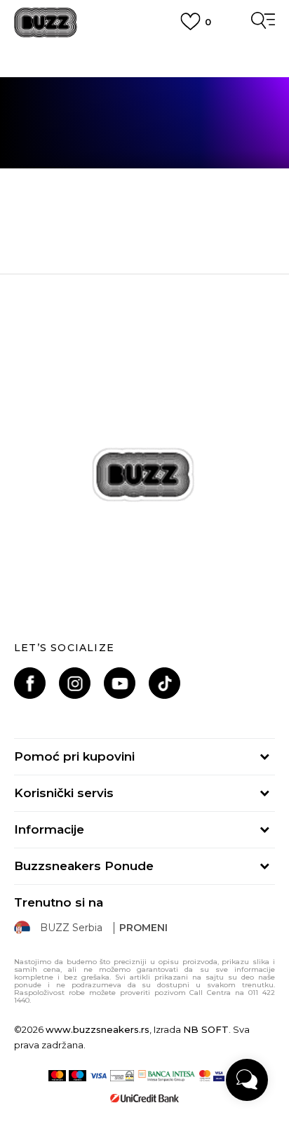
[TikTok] (164, 683)
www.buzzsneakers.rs (97, 1029)
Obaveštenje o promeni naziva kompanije (144, 49)
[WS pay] (122, 1075)
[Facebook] (30, 683)
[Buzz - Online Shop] (45, 23)
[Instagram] (74, 683)
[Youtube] (119, 683)
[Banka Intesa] (166, 1075)
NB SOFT (206, 1029)
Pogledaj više (145, 66)
